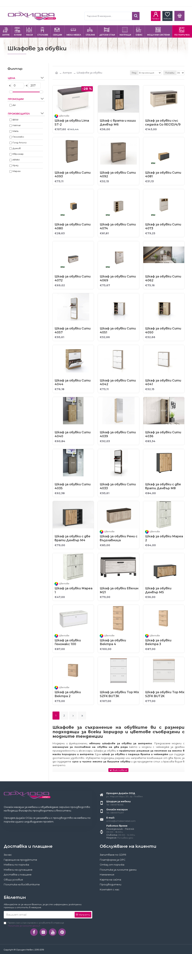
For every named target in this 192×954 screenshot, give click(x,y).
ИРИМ (16, 159)
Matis (15, 131)
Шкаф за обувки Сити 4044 (73, 382)
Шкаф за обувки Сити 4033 (118, 486)
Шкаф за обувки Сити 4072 (73, 278)
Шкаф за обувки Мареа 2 (164, 538)
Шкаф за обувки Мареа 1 (73, 590)
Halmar (17, 125)
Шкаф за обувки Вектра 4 (113, 642)
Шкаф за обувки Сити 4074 (118, 226)
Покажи (169, 72)
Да (14, 104)
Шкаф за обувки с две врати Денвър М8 (163, 486)
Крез (15, 165)
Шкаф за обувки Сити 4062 (163, 278)
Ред (134, 72)
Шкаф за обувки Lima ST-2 (72, 122)
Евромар (18, 153)
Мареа (16, 171)
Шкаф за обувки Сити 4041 (163, 382)
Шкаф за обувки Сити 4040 (73, 434)
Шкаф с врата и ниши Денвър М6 (118, 122)
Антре (67, 72)
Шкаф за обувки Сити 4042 (118, 382)
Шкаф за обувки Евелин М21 (119, 590)
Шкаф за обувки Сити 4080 (73, 226)
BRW (15, 119)
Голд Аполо (20, 142)
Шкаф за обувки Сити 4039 (118, 434)
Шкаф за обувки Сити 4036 (163, 434)
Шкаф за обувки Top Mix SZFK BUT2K (164, 694)
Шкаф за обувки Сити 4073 (163, 226)
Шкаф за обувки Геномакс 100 (68, 642)
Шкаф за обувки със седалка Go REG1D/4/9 (163, 122)
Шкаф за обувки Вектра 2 (68, 694)
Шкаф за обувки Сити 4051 (118, 330)
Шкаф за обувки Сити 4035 (73, 486)
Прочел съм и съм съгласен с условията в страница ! (36, 924)
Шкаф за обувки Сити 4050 (163, 330)
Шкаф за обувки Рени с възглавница (118, 538)
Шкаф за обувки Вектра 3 (158, 642)
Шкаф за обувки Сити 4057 (73, 330)
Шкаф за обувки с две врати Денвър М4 (72, 538)
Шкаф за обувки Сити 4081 (163, 174)
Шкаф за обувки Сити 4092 (118, 174)
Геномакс (18, 136)
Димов (17, 148)
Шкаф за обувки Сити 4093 (73, 174)
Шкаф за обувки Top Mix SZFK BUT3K (119, 694)
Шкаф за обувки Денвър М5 (158, 590)
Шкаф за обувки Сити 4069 (118, 278)
